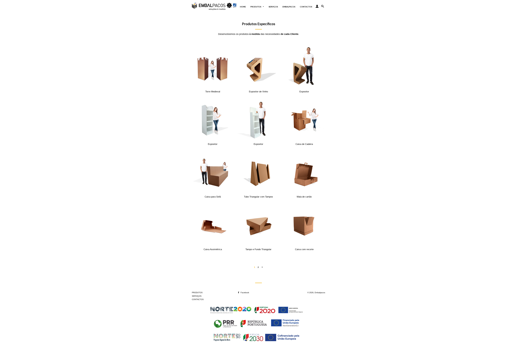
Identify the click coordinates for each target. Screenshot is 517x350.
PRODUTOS (256, 7)
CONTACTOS (306, 7)
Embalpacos (320, 292)
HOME (243, 7)
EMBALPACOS (288, 7)
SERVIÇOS (273, 7)
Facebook (244, 292)
